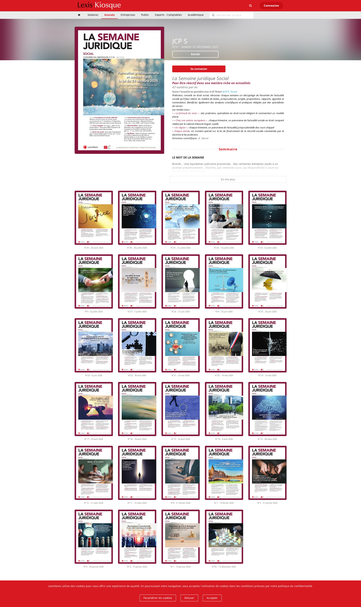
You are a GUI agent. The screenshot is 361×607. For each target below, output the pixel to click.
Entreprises (128, 15)
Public (145, 15)
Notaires (93, 15)
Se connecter (198, 69)
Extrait (195, 54)
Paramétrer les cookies (157, 598)
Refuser (189, 598)
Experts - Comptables (168, 15)
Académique (196, 15)
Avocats (109, 15)
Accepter (212, 598)
